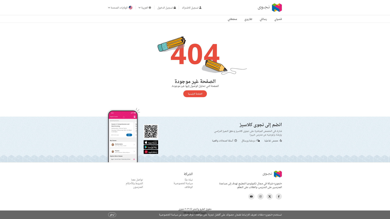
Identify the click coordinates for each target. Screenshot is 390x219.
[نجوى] (269, 7)
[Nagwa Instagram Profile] (260, 196)
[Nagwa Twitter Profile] (270, 196)
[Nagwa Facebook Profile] (279, 196)
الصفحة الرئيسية (195, 93)
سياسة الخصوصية (183, 183)
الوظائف (188, 187)
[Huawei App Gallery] (151, 151)
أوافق (112, 214)
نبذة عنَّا (189, 179)
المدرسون (138, 187)
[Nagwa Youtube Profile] (251, 196)
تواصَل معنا (137, 179)
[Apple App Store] (151, 142)
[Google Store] (151, 146)
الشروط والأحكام (134, 183)
